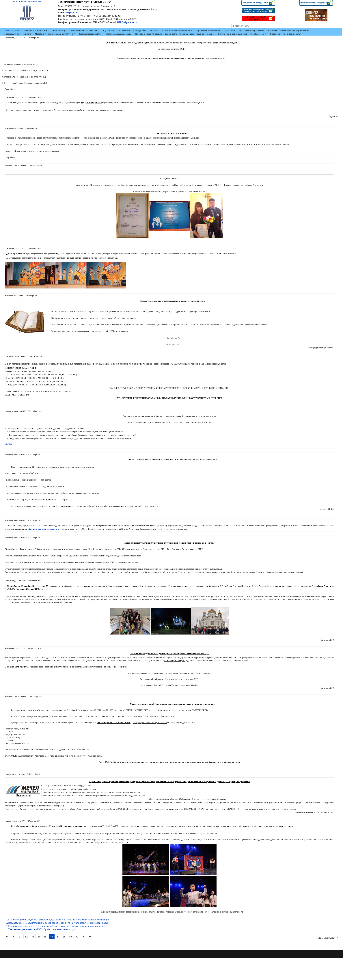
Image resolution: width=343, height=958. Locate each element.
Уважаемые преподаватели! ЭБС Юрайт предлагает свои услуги (41, 929)
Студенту (107, 30)
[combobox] (248, 25)
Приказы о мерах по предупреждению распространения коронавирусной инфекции (174, 34)
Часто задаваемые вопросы (118, 34)
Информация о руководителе (17, 34)
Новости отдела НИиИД (15, 411)
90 (77, 936)
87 (58, 936)
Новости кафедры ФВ (14, 128)
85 (45, 936)
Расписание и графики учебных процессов (138, 30)
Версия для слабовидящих (27, 1)
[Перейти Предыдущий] (14, 936)
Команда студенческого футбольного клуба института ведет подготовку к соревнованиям (55, 926)
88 (64, 936)
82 (26, 936)
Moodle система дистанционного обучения (55, 34)
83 (32, 936)
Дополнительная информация (176, 30)
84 (39, 936)
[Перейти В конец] (90, 936)
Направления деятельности (84, 30)
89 (70, 936)
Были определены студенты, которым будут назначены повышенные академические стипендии (58, 919)
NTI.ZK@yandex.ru (127, 22)
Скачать (8, 444)
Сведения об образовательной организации (288, 30)
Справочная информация (208, 30)
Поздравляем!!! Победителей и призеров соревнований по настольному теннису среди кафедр (58, 922)
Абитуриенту (59, 30)
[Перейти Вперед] (83, 936)
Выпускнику (229, 30)
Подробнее (10, 89)
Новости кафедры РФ (14, 295)
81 (20, 936)
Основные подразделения (35, 30)
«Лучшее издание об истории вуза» (44, 529)
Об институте (10, 30)
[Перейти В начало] (7, 936)
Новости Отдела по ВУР (15, 37)
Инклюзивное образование (251, 30)
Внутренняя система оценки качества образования (242, 34)
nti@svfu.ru (72, 12)
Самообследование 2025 (90, 34)
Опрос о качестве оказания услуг (285, 34)
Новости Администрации (15, 165)
